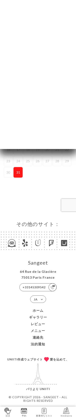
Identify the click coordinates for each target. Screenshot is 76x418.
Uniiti (45, 389)
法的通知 (38, 344)
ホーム (38, 310)
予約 (24, 415)
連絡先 (38, 337)
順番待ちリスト (44, 415)
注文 (8, 415)
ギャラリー (38, 317)
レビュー (38, 324)
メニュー (38, 330)
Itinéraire (66, 415)
